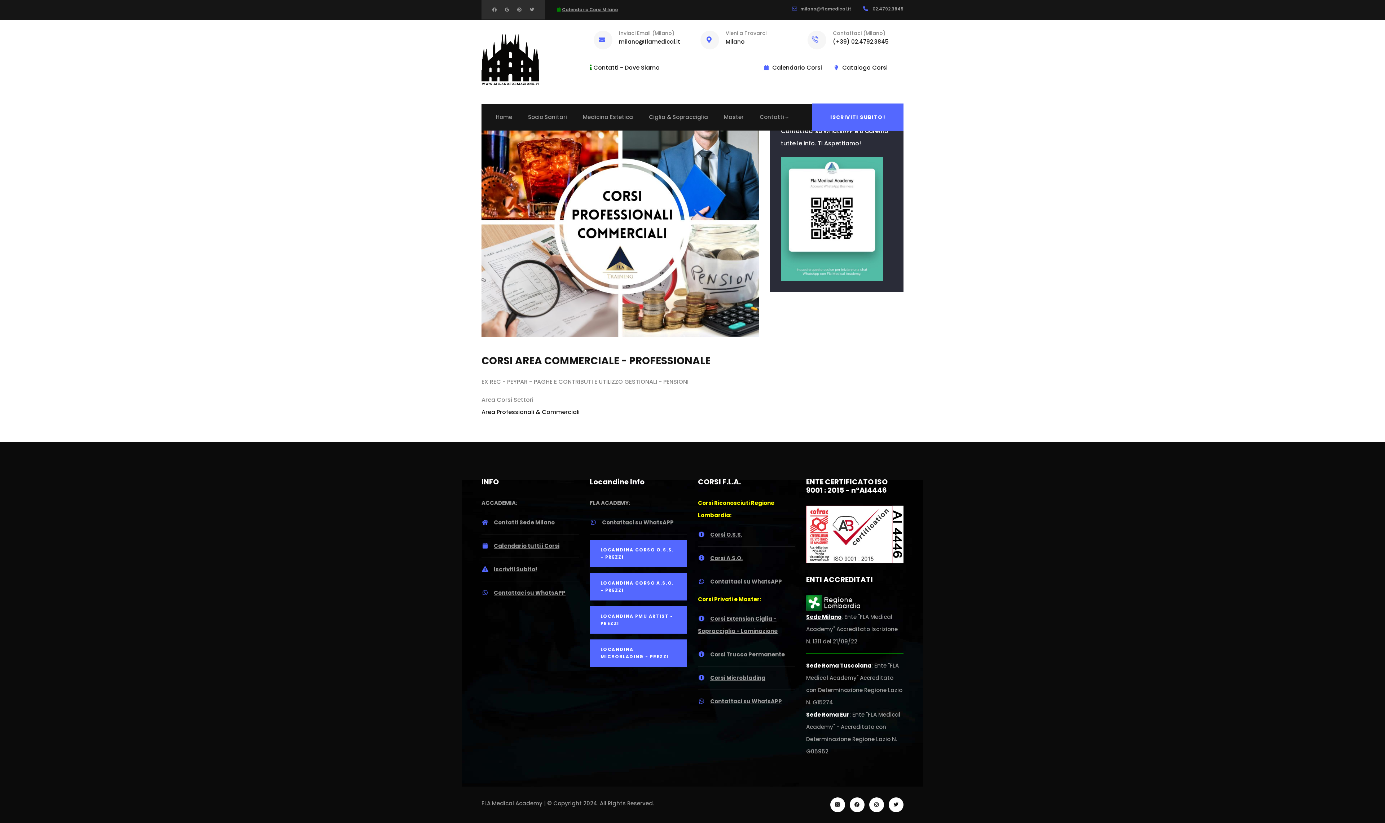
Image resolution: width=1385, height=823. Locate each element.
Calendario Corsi (797, 67)
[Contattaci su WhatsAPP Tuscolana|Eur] (832, 163)
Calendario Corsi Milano (590, 9)
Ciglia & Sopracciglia (678, 117)
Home (504, 117)
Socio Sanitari (547, 117)
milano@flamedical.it (825, 9)
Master (734, 117)
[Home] (510, 60)
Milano (735, 41)
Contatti (772, 117)
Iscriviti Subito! (857, 117)
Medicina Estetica (608, 117)
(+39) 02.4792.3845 (861, 41)
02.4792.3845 (887, 9)
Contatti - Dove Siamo (626, 67)
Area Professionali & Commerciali (531, 412)
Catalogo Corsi (865, 67)
